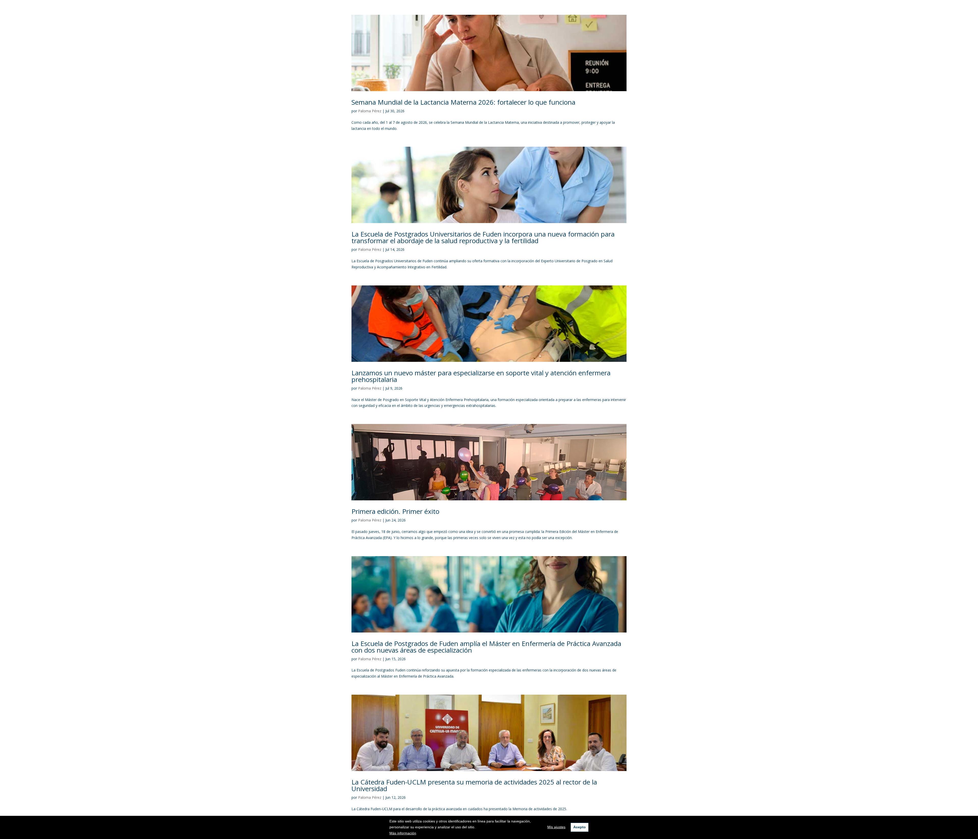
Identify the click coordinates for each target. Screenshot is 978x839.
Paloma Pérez (369, 110)
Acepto (579, 827)
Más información (402, 833)
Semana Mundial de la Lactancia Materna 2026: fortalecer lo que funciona (463, 102)
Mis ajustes (556, 827)
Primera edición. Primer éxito (395, 511)
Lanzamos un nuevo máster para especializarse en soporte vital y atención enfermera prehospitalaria (480, 376)
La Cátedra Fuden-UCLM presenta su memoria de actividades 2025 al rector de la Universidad (474, 785)
